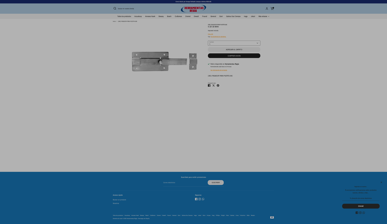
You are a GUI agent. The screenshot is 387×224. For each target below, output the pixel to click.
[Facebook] (357, 212)
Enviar (361, 206)
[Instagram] (360, 212)
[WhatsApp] (364, 212)
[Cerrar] (381, 182)
